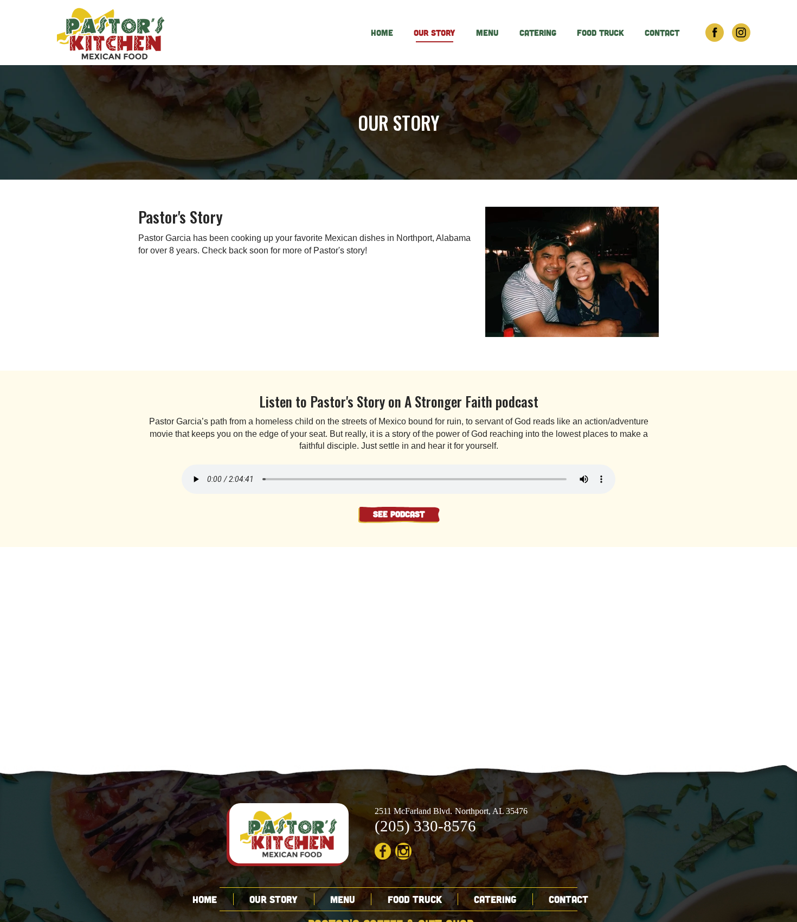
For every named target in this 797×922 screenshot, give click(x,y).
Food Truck (600, 32)
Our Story (434, 32)
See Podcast (399, 513)
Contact (662, 32)
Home (382, 32)
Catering (537, 32)
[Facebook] (714, 32)
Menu (487, 32)
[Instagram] (741, 32)
